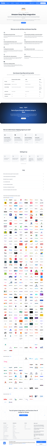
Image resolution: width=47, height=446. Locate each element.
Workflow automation (5, 436)
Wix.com (14, 430)
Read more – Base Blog (36, 438)
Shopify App (14, 426)
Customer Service (5, 431)
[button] (32, 3)
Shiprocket (14, 431)
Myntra (13, 427)
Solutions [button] (12, 3)
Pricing (21, 3)
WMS (4, 432)
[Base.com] (3, 3)
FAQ (25, 427)
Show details (10, 444)
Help (25, 426)
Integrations (17, 3)
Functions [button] (7, 3)
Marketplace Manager (5, 427)
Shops (10, 356)
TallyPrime (14, 435)
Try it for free (23, 22)
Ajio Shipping (14, 436)
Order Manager (5, 426)
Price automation (5, 430)
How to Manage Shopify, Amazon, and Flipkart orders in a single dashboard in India (39, 435)
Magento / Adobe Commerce (16, 432)
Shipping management (6, 435)
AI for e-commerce (5, 439)
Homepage (20, 12)
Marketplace (11, 197)
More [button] (24, 3)
